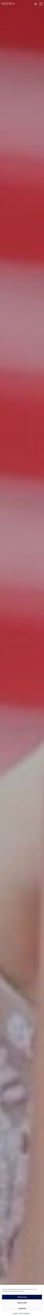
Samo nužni (22, 1303)
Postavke (22, 1308)
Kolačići (15, 1313)
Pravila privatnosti (24, 1313)
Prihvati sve (22, 1297)
